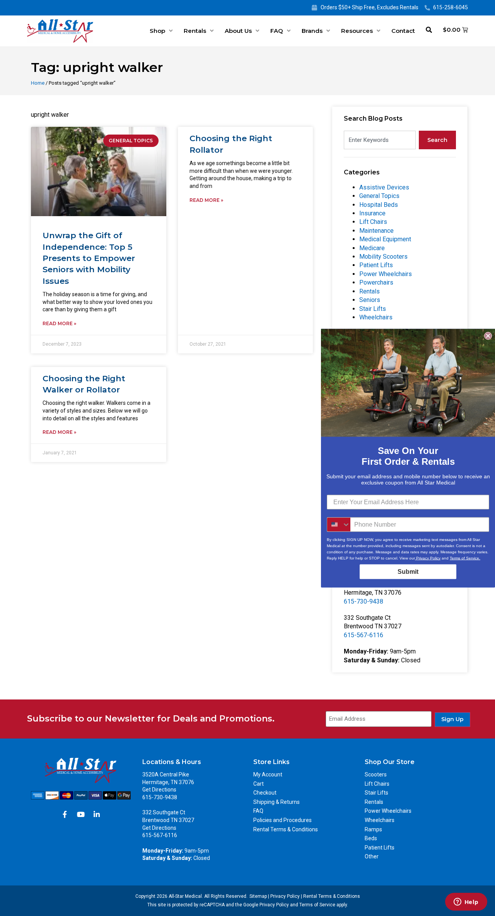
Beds (371, 838)
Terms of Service (317, 904)
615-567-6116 (363, 635)
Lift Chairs (373, 221)
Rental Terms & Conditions (285, 829)
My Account (267, 774)
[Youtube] (81, 814)
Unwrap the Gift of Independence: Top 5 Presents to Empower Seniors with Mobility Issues (89, 258)
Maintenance (376, 230)
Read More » (59, 323)
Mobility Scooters (383, 256)
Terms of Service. (465, 558)
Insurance (372, 213)
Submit (408, 571)
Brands (312, 30)
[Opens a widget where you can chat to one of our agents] (466, 902)
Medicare (372, 248)
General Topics (379, 196)
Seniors (369, 300)
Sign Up (452, 719)
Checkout (265, 793)
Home (37, 83)
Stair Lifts (372, 308)
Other (372, 856)
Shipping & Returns (276, 802)
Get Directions (159, 789)
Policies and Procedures (282, 820)
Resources (357, 30)
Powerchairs (376, 282)
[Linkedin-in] (97, 814)
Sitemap (258, 896)
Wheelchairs (376, 317)
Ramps (373, 829)
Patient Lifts (376, 265)
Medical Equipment (385, 239)
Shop (157, 30)
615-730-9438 (363, 601)
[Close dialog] (488, 335)
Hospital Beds (378, 204)
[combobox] (380, 140)
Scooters (376, 774)
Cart (258, 784)
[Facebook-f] (65, 814)
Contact (403, 30)
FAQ (276, 30)
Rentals (195, 30)
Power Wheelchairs (385, 274)
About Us (238, 30)
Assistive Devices (384, 187)
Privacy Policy (285, 896)
